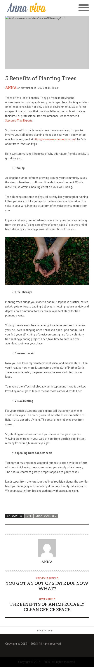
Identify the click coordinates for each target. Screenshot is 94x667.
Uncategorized (46, 515)
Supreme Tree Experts (18, 120)
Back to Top (45, 630)
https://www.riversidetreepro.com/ (55, 139)
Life (29, 515)
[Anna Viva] (26, 8)
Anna (11, 88)
